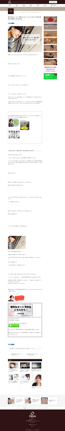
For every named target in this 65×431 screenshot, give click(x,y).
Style (24, 5)
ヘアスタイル (32, 408)
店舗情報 (24, 408)
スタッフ (28, 408)
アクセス (46, 408)
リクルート (42, 408)
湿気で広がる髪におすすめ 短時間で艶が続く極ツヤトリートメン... (52, 400)
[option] (16, 400)
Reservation (53, 5)
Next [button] (58, 400)
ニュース (21, 408)
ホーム (18, 408)
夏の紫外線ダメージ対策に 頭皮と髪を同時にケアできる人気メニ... (19, 400)
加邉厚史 (13, 348)
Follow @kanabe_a (23, 120)
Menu (38, 5)
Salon (10, 5)
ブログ (39, 408)
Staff (17, 5)
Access (45, 5)
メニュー (36, 408)
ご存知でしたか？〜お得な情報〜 (21, 20)
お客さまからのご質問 (14, 20)
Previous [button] (6, 400)
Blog (31, 5)
